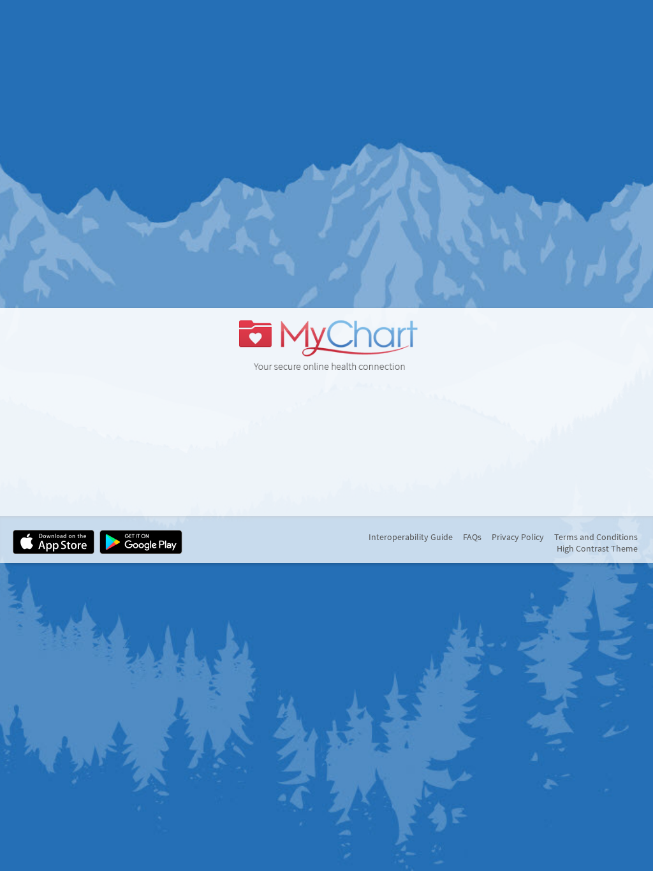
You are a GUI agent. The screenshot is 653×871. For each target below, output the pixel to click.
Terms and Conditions (596, 537)
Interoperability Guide (411, 537)
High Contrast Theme (597, 548)
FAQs (472, 537)
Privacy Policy (518, 537)
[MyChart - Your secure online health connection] (326, 343)
